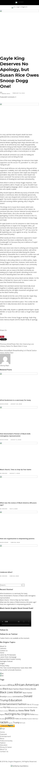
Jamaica (12, 707)
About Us (3, 646)
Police (32, 714)
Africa (10, 685)
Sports (11, 723)
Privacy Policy (4, 666)
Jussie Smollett (28, 707)
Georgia (36, 704)
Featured (3, 97)
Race (36, 718)
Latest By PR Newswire (8, 655)
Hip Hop (6, 707)
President (29, 718)
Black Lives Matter (11, 692)
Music (12, 710)
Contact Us (3, 651)
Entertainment (8, 704)
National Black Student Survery (10, 659)
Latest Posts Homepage (8, 657)
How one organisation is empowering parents (17, 539)
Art (1, 689)
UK (21, 723)
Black (5, 688)
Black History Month (28, 689)
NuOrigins (11, 714)
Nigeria (2, 714)
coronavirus (17, 696)
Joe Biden (21, 707)
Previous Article (5, 344)
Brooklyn (3, 696)
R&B (34, 718)
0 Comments (10, 97)
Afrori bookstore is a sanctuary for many (15, 400)
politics (9, 718)
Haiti (1, 707)
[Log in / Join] (37, 2)
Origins (2, 663)
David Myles (4, 404)
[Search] (34, 2)
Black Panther (27, 693)
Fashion (22, 704)
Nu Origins (3, 473)
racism (4, 722)
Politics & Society (21, 719)
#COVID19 (3, 685)
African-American (26, 685)
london (6, 711)
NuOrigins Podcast (6, 661)
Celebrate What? (6, 572)
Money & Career (6, 747)
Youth (23, 723)
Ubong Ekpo (6, 93)
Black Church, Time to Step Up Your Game (15, 469)
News (21, 710)
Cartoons (3, 648)
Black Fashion (14, 689)
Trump (16, 722)
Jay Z (16, 707)
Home (2, 653)
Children (9, 696)
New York (29, 710)
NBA (16, 711)
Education (15, 700)
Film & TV (30, 704)
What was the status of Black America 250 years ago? (18, 602)
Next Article (4, 350)
